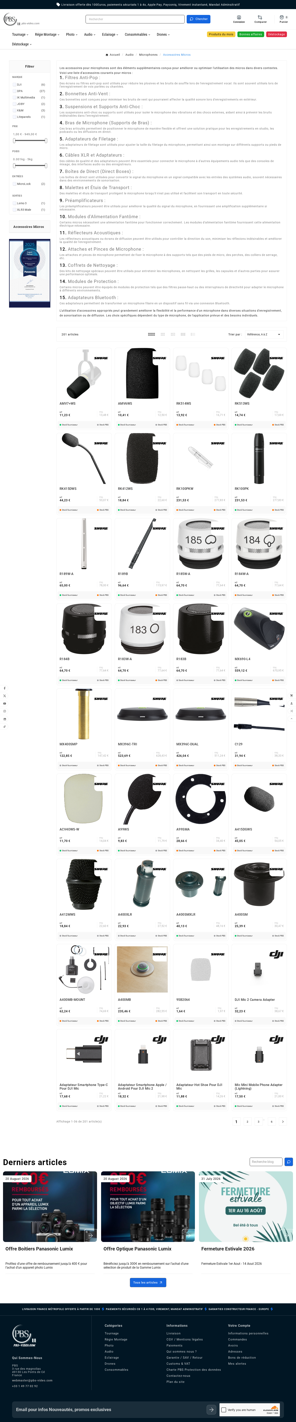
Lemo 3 (31, 203)
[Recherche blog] (289, 1162)
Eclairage (112, 1357)
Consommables (116, 1370)
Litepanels (31, 116)
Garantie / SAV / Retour (185, 1357)
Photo (109, 1345)
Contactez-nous (178, 1376)
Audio (109, 1351)
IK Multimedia (31, 97)
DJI (31, 84)
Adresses (235, 1351)
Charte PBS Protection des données (194, 1370)
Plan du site (176, 1382)
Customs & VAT (178, 1363)
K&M (31, 110)
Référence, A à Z (264, 334)
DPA (31, 91)
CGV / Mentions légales (185, 1339)
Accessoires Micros (28, 226)
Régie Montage (116, 1339)
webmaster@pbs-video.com (32, 1380)
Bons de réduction (242, 1357)
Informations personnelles (248, 1333)
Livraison (174, 1333)
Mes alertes (237, 1363)
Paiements (175, 1345)
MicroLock (31, 183)
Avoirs (233, 1345)
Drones (110, 1363)
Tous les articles (145, 1282)
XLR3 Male (31, 209)
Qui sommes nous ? (182, 1351)
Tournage (112, 1333)
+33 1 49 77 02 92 (25, 1386)
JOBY (31, 104)
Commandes (237, 1339)
